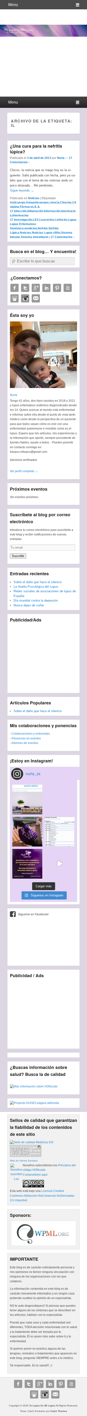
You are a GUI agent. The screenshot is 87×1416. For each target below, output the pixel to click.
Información (52, 211)
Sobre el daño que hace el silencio (38, 582)
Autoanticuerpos (37, 202)
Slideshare (14, 298)
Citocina (66, 202)
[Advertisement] (43, 656)
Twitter (25, 288)
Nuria (61, 158)
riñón (56, 232)
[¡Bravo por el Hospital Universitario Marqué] (27, 799)
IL (36, 207)
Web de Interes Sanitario (24, 1160)
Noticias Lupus (42, 232)
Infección (20, 211)
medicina (30, 228)
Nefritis (43, 228)
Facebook (14, 288)
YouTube (68, 288)
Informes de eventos (25, 743)
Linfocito (61, 219)
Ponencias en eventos (26, 738)
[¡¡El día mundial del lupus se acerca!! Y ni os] (27, 864)
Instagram (25, 298)
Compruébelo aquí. (35, 1174)
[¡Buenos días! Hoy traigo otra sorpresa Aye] (60, 832)
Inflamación (35, 211)
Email (36, 298)
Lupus (72, 219)
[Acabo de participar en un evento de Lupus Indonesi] (60, 799)
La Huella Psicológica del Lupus (36, 586)
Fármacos (27, 207)
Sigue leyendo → (22, 190)
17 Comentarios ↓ (63, 237)
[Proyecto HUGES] (34, 1103)
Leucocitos (47, 219)
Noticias (33, 198)
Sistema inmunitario (34, 237)
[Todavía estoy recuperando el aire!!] (60, 864)
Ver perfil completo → (24, 471)
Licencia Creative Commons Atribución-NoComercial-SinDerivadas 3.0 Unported (42, 1195)
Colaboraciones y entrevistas (31, 733)
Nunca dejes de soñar (29, 605)
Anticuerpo (17, 202)
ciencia (54, 202)
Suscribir (18, 556)
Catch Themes (58, 1411)
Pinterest (57, 288)
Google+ (36, 288)
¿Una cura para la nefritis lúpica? (36, 149)
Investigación (23, 219)
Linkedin (46, 288)
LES (36, 219)
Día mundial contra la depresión (36, 600)
